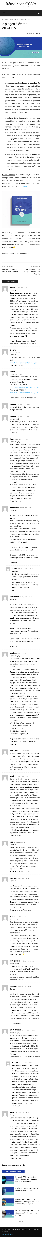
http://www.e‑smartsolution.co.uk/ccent (24, 363)
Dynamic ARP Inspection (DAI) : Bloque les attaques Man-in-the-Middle (26, 1179)
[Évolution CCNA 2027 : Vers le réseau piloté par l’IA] (8, 1191)
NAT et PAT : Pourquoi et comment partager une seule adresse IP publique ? (27, 1201)
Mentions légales (7, 1234)
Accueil (4, 19)
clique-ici (25, 186)
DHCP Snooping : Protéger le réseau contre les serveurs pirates (27, 1213)
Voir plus (20, 1221)
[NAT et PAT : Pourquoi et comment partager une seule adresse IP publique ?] (8, 1202)
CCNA (10, 19)
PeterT (13, 372)
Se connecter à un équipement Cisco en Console (32, 271)
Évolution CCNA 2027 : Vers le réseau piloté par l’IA (27, 1189)
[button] (39, 13)
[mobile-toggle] (3, 13)
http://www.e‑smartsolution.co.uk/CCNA (24, 393)
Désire (13, 350)
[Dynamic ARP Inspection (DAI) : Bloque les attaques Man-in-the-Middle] (8, 1180)
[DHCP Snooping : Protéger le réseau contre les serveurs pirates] (8, 1214)
